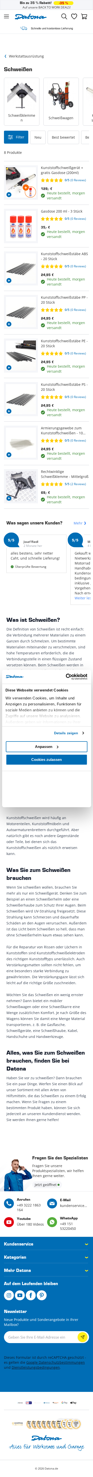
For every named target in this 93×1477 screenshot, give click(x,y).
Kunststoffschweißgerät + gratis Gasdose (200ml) (62, 170)
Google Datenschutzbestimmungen (55, 1362)
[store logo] (31, 16)
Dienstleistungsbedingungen (36, 1367)
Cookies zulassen (46, 759)
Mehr (78, 523)
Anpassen (43, 746)
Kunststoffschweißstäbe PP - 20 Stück (64, 300)
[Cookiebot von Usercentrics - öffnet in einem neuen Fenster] (66, 677)
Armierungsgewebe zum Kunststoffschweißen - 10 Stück (62, 431)
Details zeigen (66, 733)
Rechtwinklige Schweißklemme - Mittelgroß (65, 474)
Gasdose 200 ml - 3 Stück (61, 211)
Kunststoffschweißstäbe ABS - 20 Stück (64, 256)
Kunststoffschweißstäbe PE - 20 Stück (64, 343)
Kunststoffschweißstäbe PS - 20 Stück (64, 387)
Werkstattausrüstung (26, 56)
